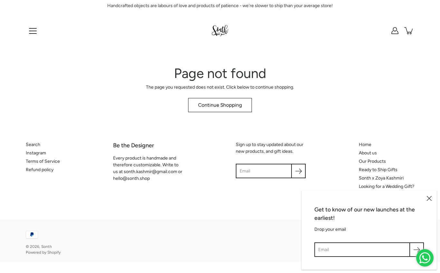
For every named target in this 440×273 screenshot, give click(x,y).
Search (33, 144)
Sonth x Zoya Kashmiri (381, 178)
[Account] (395, 30)
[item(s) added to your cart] (409, 30)
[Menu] (33, 31)
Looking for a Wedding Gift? (386, 186)
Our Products (372, 161)
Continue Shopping (220, 105)
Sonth (46, 246)
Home (365, 144)
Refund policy (39, 169)
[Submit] (416, 249)
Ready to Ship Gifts (378, 169)
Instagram (36, 153)
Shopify (54, 252)
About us (368, 153)
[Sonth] (220, 31)
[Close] (429, 198)
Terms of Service (43, 161)
